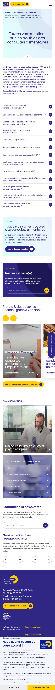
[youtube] (20, 559)
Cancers (10, 468)
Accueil (8, 12)
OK (46, 290)
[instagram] (49, 559)
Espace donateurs (33, 627)
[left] (6, 318)
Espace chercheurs (33, 634)
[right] (13, 318)
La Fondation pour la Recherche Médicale (11, 628)
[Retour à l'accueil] (6, 4)
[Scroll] (27, 56)
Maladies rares (13, 486)
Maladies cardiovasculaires (18, 474)
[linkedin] (35, 559)
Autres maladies (14, 492)
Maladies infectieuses (16, 480)
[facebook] (6, 559)
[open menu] (50, 4)
